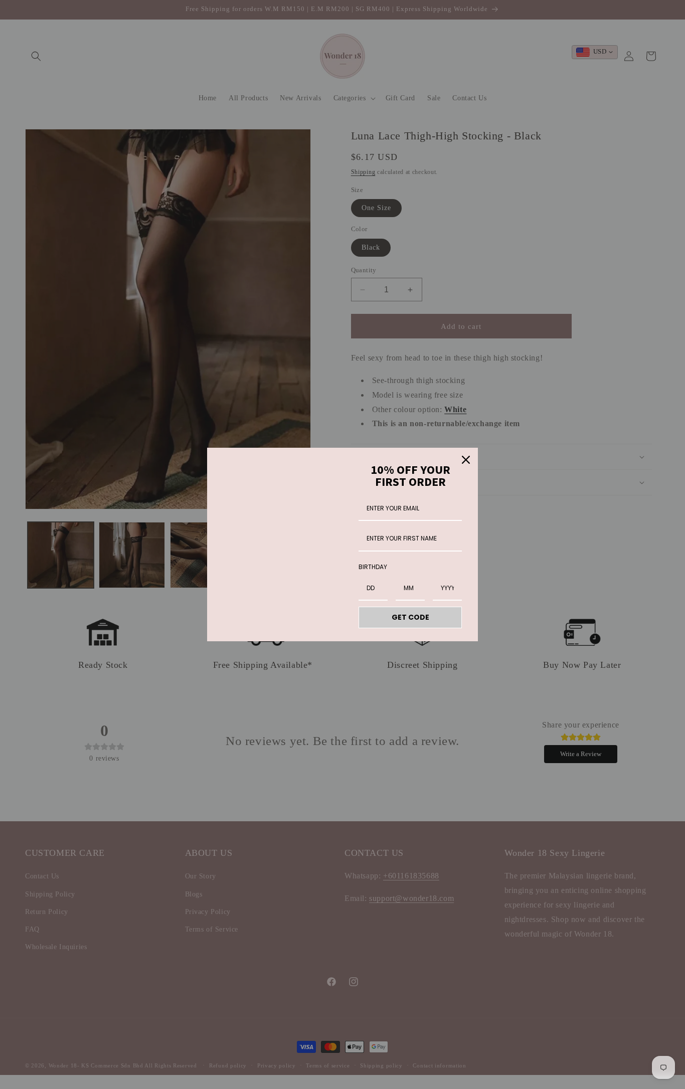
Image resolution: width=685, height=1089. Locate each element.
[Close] (466, 460)
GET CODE (410, 617)
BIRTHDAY (373, 567)
